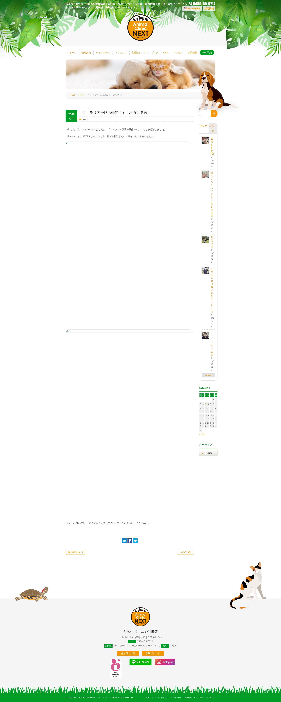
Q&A (165, 52)
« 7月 (202, 434)
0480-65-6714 (145, 641)
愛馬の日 (212, 242)
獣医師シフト (139, 52)
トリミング (121, 52)
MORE (208, 375)
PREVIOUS (77, 552)
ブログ (154, 52)
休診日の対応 (128, 653)
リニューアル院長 (212, 344)
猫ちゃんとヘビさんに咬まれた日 (212, 194)
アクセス (178, 52)
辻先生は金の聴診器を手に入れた (212, 290)
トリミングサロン (161, 697)
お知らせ (213, 128)
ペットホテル (103, 52)
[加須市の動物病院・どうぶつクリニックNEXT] (140, 39)
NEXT (184, 552)
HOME (72, 95)
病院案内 (86, 52)
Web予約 (207, 52)
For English (194, 8)
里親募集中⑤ (212, 146)
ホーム (72, 52)
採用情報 (209, 8)
